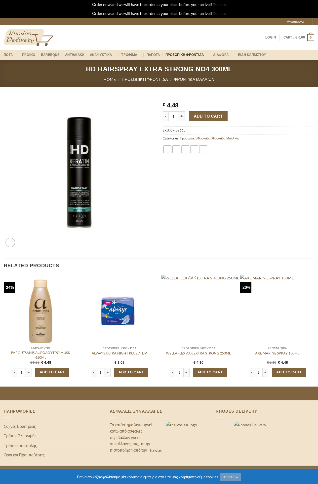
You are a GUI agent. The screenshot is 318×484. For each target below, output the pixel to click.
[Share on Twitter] (176, 149)
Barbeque (50, 55)
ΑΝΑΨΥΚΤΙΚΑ (101, 55)
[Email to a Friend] (185, 149)
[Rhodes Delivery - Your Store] (28, 37)
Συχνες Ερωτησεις (20, 426)
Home (110, 79)
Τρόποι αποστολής (20, 445)
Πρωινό (29, 55)
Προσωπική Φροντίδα (145, 79)
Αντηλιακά (74, 55)
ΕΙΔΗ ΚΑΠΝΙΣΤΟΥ (252, 55)
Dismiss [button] (219, 4)
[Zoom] (10, 242)
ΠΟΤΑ (8, 55)
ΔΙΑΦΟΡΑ (221, 55)
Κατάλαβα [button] (230, 477)
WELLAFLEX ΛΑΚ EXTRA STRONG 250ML (198, 353)
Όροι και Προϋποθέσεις (24, 454)
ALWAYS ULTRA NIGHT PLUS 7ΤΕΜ (119, 353)
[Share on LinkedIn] (203, 149)
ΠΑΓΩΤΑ (153, 55)
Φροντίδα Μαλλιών (194, 79)
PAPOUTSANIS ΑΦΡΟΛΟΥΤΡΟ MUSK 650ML (40, 355)
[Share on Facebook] (167, 149)
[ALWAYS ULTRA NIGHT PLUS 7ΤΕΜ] (119, 312)
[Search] (312, 55)
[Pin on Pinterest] (194, 149)
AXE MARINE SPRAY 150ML (277, 353)
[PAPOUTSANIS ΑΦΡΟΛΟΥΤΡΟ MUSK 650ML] (41, 312)
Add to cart (208, 116)
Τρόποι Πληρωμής (20, 435)
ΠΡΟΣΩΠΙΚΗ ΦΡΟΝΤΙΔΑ (184, 55)
